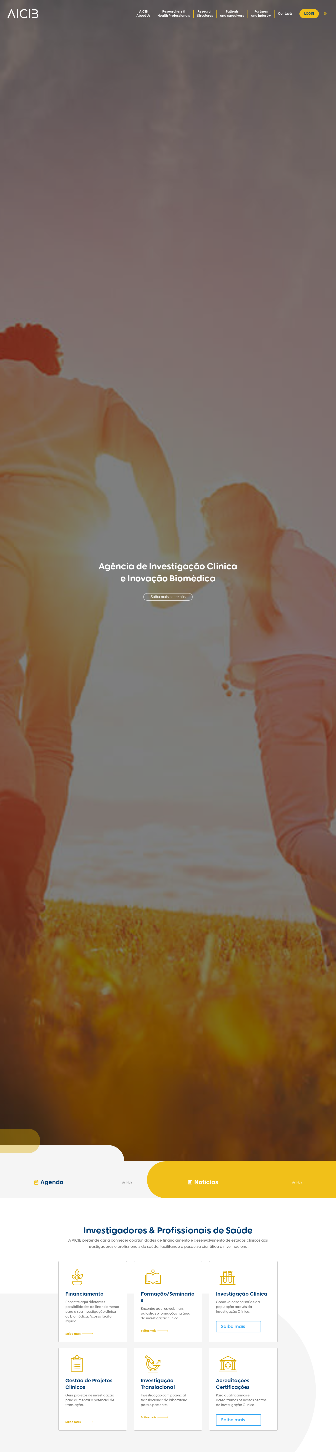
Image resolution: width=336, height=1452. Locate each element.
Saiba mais (73, 1334)
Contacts (285, 14)
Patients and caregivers (232, 14)
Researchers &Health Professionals (173, 14)
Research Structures (205, 14)
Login (309, 14)
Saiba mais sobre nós (168, 597)
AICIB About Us (143, 14)
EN (325, 14)
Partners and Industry (261, 14)
